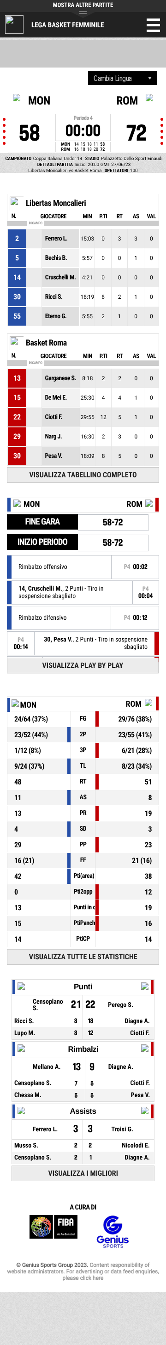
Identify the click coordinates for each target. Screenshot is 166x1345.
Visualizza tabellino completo (83, 474)
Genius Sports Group (112, 1232)
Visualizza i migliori (83, 1173)
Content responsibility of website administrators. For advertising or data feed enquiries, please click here (83, 1271)
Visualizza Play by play (83, 665)
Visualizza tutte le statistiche (83, 956)
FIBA (53, 1232)
